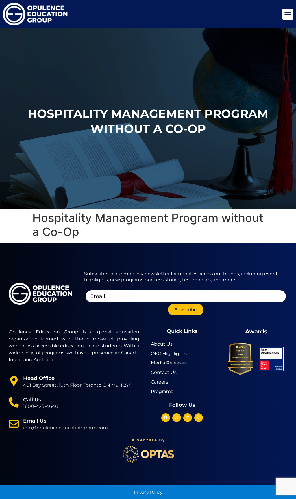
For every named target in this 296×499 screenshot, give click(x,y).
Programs (162, 391)
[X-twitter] (176, 417)
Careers (159, 382)
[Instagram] (198, 417)
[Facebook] (165, 417)
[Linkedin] (187, 417)
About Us (162, 344)
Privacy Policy (148, 492)
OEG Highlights (169, 353)
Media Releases (169, 363)
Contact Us (164, 372)
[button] (287, 14)
